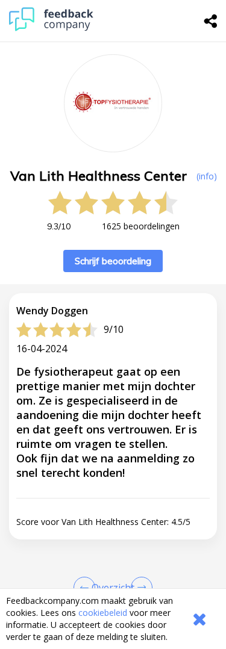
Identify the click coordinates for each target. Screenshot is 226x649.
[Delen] (211, 21)
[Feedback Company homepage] (51, 28)
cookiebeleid (102, 612)
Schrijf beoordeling (113, 261)
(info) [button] (206, 176)
